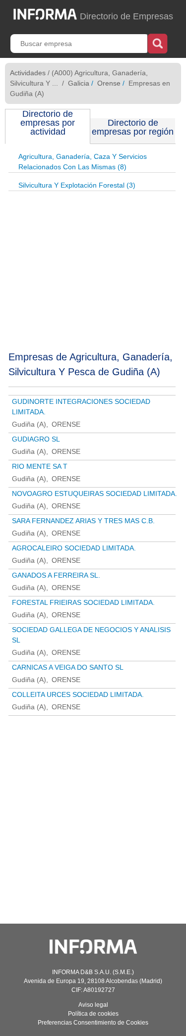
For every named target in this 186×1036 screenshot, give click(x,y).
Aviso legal (93, 1004)
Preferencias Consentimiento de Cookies (93, 1022)
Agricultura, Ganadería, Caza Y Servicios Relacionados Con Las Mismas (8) (82, 161)
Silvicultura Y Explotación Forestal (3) (76, 185)
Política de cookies (93, 1013)
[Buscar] (157, 42)
